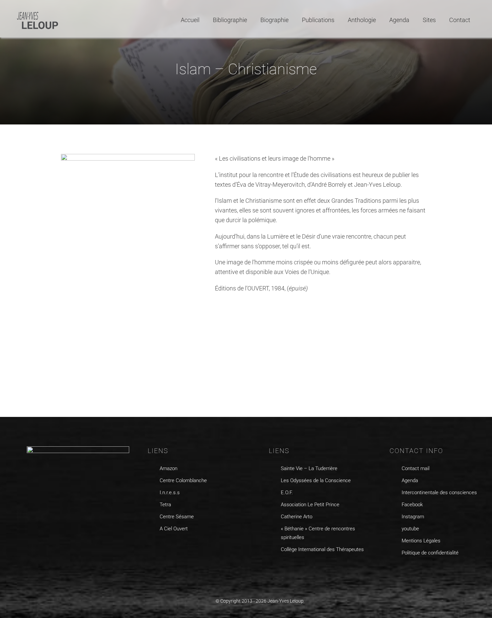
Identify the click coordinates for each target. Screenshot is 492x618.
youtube (410, 529)
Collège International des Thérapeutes (322, 549)
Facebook (412, 505)
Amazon (168, 468)
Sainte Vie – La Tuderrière (309, 468)
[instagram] (406, 570)
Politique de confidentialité (430, 553)
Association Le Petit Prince (310, 505)
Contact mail (415, 468)
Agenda (410, 480)
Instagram (413, 517)
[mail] (432, 570)
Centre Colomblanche (183, 480)
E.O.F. (287, 493)
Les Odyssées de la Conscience (316, 480)
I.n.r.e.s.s (170, 493)
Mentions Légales (421, 541)
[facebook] (393, 570)
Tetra (165, 505)
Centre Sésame (177, 517)
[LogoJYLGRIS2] (38, 12)
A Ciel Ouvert (174, 529)
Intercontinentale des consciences (439, 493)
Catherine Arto (296, 517)
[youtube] (419, 570)
